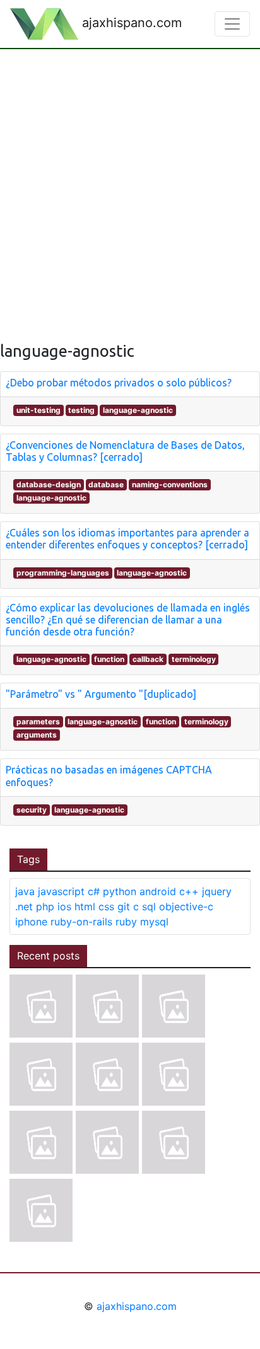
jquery (217, 891)
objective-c (186, 906)
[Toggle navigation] (232, 24)
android (157, 891)
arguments (36, 734)
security (31, 809)
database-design (48, 484)
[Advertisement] (130, 185)
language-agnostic (138, 410)
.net (24, 906)
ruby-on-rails (81, 921)
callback (148, 659)
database (106, 484)
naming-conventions (170, 484)
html (84, 906)
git (123, 906)
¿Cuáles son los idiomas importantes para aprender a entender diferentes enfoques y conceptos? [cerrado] (127, 538)
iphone (31, 921)
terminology (194, 659)
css (106, 906)
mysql (154, 921)
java (25, 891)
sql (149, 906)
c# (94, 891)
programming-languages (62, 572)
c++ (189, 891)
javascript (61, 891)
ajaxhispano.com (130, 22)
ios (64, 906)
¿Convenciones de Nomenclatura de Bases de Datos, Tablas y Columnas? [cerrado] (125, 451)
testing (81, 410)
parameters (38, 721)
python (119, 891)
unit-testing (38, 410)
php (45, 906)
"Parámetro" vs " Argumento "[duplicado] (101, 694)
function (109, 659)
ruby (126, 921)
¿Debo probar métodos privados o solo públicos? (119, 382)
